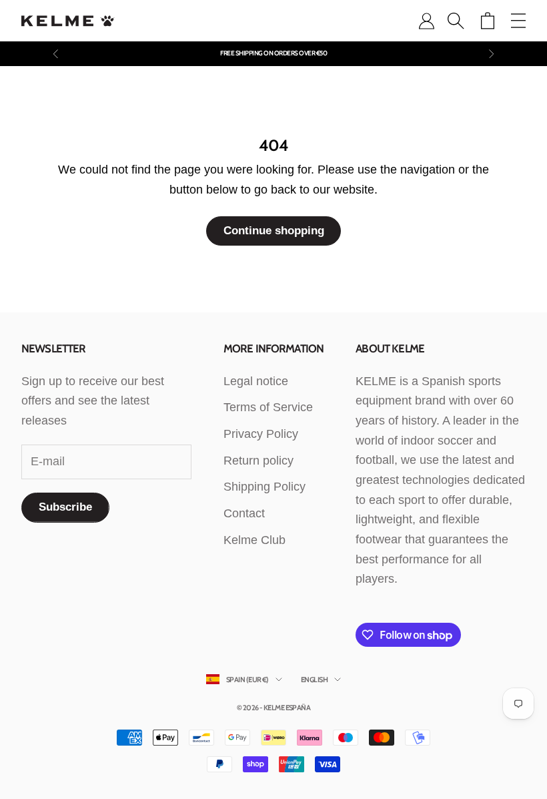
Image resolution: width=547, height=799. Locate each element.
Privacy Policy (260, 434)
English (314, 679)
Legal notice (255, 381)
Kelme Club (254, 540)
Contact (244, 513)
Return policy (258, 460)
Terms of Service (268, 407)
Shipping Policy (264, 486)
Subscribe (65, 507)
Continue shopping (273, 230)
